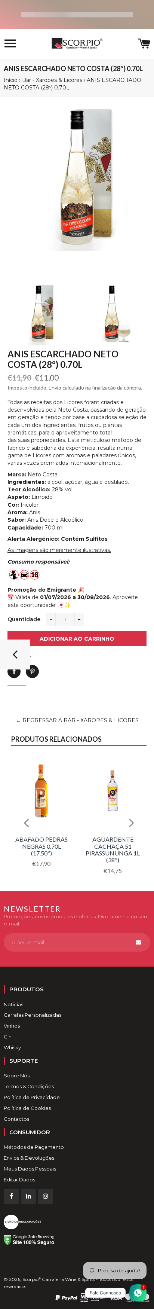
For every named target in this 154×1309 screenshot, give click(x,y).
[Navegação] (10, 44)
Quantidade (23, 619)
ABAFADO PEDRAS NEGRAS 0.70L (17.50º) (41, 846)
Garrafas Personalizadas (32, 1015)
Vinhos (12, 1026)
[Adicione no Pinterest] (32, 671)
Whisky (12, 1047)
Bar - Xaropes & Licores (52, 80)
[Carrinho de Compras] (144, 44)
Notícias (13, 1004)
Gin (8, 1037)
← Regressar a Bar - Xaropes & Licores (77, 720)
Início (11, 80)
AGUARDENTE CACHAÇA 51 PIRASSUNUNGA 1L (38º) (113, 849)
